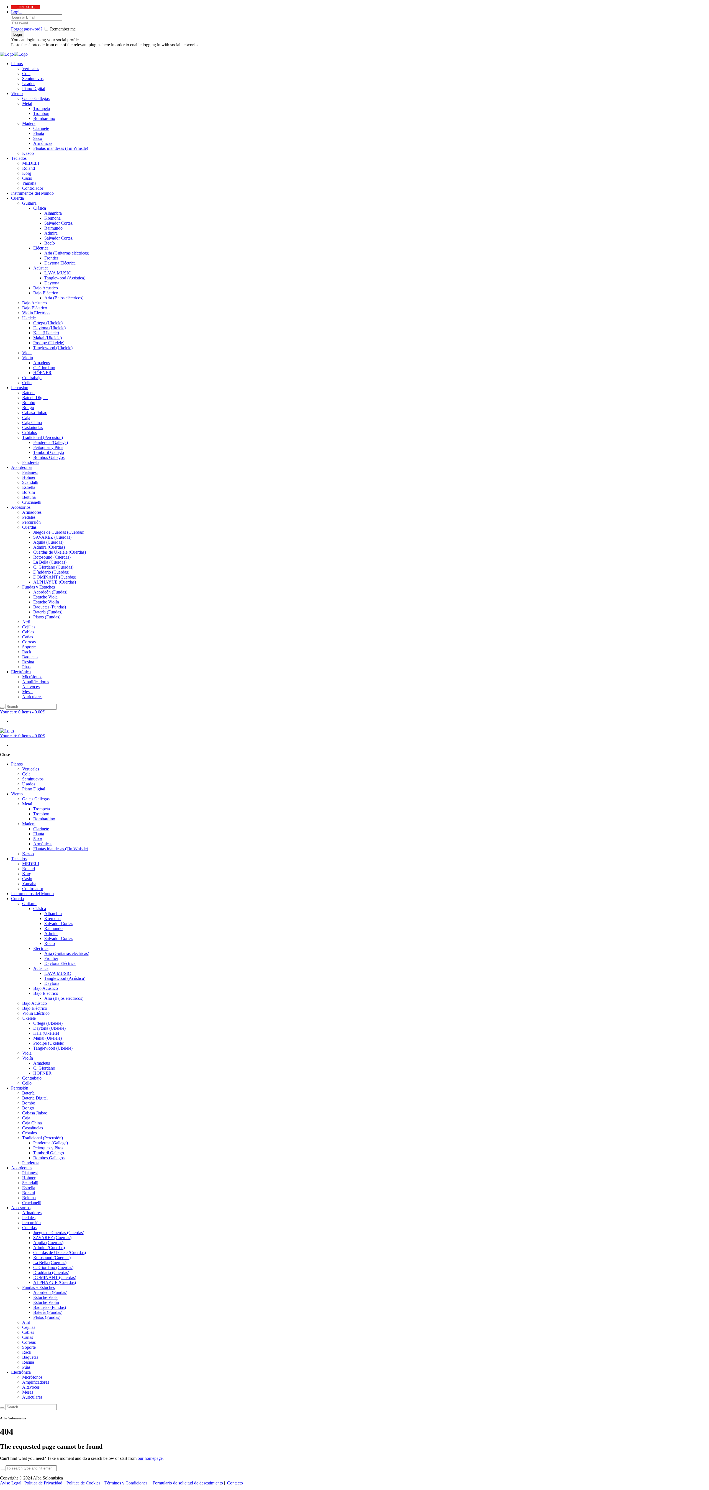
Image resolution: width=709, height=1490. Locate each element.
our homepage (150, 1458)
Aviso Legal (10, 1483)
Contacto (235, 1483)
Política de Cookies (83, 1483)
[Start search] (2, 1408)
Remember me (63, 29)
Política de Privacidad (43, 1483)
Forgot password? (26, 29)
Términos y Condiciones (126, 1483)
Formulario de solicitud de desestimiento (188, 1483)
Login (16, 11)
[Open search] (2, 708)
